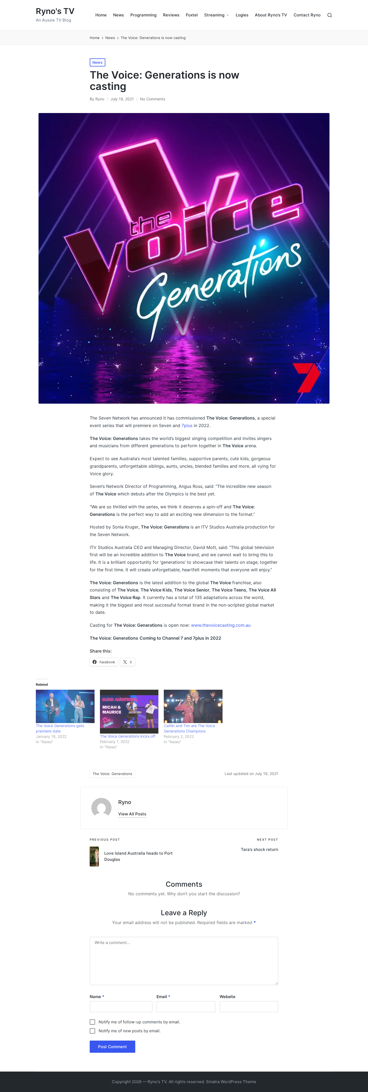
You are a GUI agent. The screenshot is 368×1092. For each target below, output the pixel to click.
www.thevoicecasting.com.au (221, 625)
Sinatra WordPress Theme (231, 1081)
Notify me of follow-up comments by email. (139, 1021)
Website (227, 996)
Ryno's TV (55, 11)
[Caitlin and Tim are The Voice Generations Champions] (193, 706)
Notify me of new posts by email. (130, 1030)
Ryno (124, 802)
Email (163, 996)
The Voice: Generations (112, 774)
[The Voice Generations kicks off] (129, 712)
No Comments (152, 99)
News (97, 62)
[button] (132, 814)
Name (97, 996)
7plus (187, 425)
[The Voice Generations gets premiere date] (65, 706)
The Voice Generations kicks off (127, 736)
